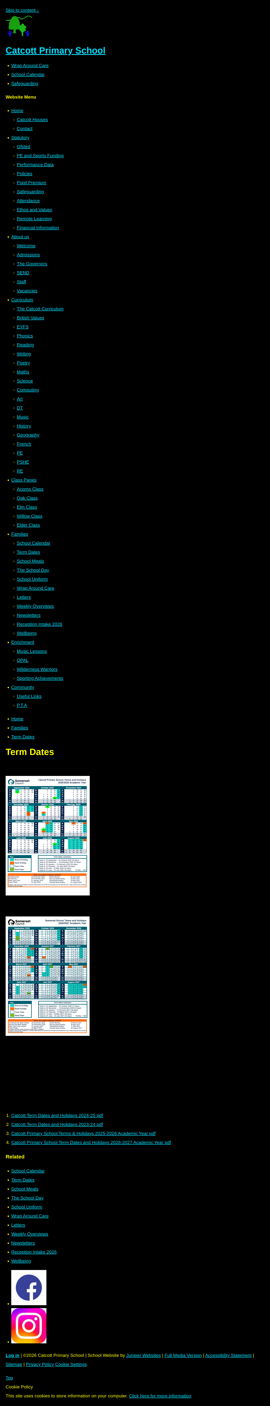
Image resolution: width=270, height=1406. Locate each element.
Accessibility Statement (228, 1355)
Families (19, 727)
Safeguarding (24, 83)
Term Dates (22, 736)
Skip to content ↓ (22, 10)
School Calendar (28, 74)
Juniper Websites (143, 1355)
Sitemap (14, 1364)
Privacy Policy (40, 1364)
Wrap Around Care (30, 65)
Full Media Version (183, 1355)
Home (17, 718)
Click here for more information (160, 1395)
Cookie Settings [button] (71, 1364)
